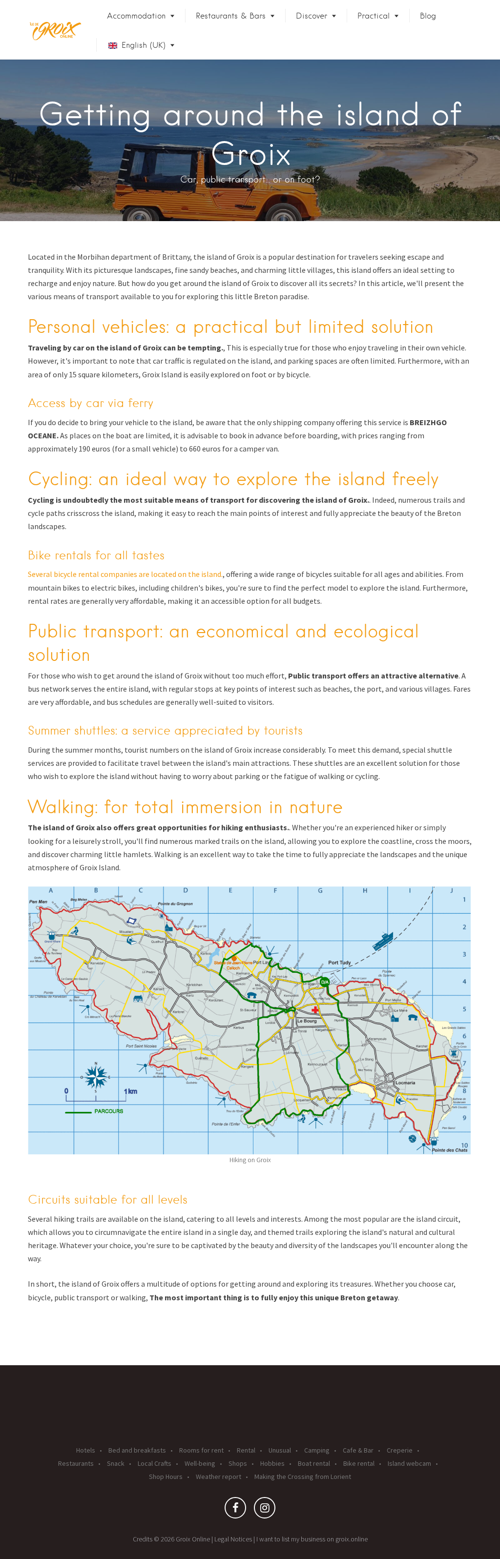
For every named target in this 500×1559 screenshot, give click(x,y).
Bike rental (359, 1463)
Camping (317, 1450)
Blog (428, 16)
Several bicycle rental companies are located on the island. (125, 574)
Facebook (235, 1510)
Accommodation (136, 16)
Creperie (400, 1450)
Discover (311, 16)
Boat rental (314, 1463)
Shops (238, 1463)
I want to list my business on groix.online (312, 1539)
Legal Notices (233, 1539)
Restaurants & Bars (231, 16)
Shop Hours (166, 1476)
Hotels (85, 1450)
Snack (116, 1463)
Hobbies (272, 1463)
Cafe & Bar (358, 1450)
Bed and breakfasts (137, 1450)
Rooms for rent (201, 1450)
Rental (246, 1450)
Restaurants (76, 1463)
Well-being (200, 1463)
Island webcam (409, 1463)
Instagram (264, 1510)
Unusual (280, 1450)
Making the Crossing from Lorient (302, 1476)
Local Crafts (154, 1463)
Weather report (218, 1476)
